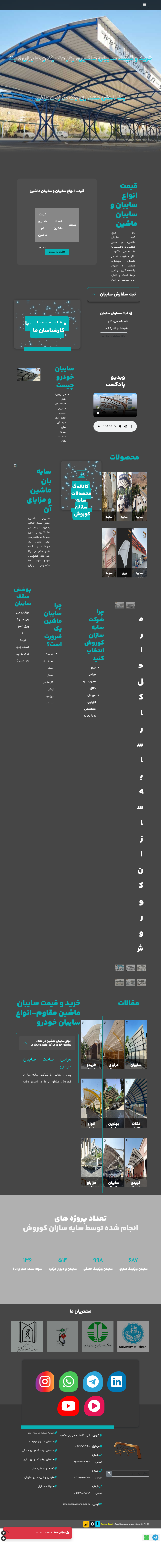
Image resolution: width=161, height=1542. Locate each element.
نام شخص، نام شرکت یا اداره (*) (116, 325)
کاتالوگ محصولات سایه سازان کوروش (81, 500)
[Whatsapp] (68, 1381)
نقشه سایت (107, 1524)
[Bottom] (3, 1538)
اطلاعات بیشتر (57, 252)
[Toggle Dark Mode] (92, 1524)
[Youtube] (68, 1405)
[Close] (8, 1531)
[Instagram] (45, 1381)
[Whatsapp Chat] (146, 1537)
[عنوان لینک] (28, 374)
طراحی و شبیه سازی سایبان (39, 1477)
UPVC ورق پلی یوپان (42, 1469)
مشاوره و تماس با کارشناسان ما (45, 327)
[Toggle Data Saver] (86, 1524)
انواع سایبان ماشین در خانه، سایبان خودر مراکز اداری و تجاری (51, 1043)
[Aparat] (94, 1405)
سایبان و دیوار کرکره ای (41, 1442)
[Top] (3, 1533)
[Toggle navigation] (144, 5)
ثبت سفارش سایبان (118, 294)
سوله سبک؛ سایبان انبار (41, 1433)
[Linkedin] (116, 1381)
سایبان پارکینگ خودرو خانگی (38, 1451)
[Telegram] (93, 1381)
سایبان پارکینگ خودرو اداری (38, 1460)
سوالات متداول (46, 1486)
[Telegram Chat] (155, 1537)
